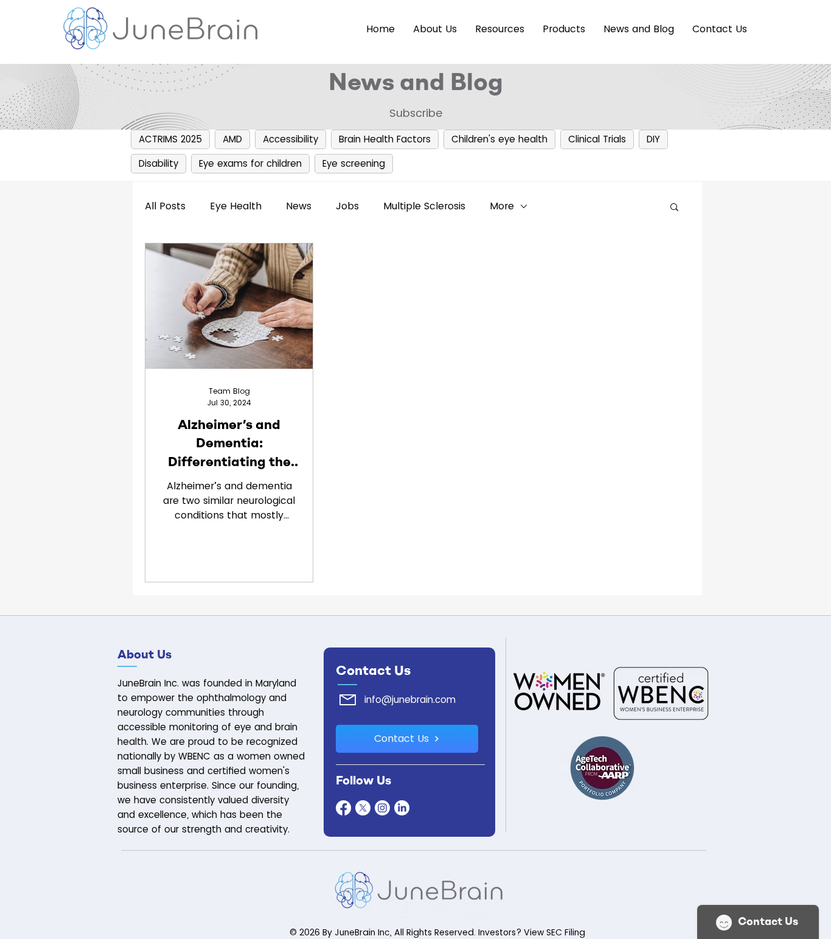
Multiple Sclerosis (424, 206)
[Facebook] (343, 807)
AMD (232, 139)
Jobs (347, 206)
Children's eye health (499, 139)
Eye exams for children (250, 163)
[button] (564, 29)
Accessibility (290, 139)
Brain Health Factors (385, 139)
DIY (653, 139)
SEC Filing (565, 932)
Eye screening (353, 163)
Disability (158, 163)
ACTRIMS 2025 (170, 139)
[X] (362, 807)
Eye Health (236, 206)
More (502, 206)
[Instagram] (382, 807)
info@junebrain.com (410, 699)
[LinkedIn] (401, 807)
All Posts (165, 206)
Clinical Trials (597, 139)
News (298, 206)
